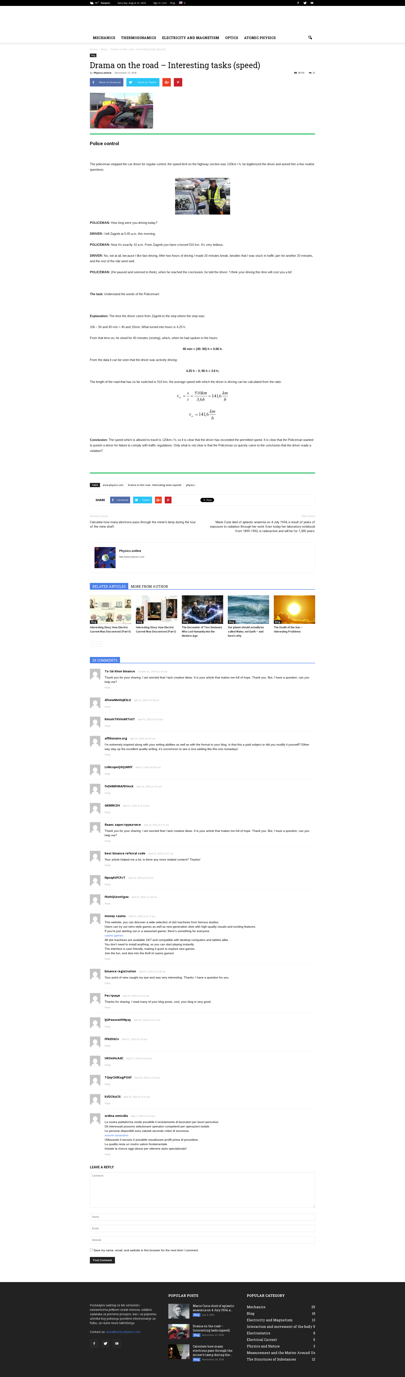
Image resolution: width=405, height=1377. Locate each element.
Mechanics (256, 1307)
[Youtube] (312, 2)
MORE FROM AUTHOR (149, 586)
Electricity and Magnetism (270, 1320)
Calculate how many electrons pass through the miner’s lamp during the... (212, 1350)
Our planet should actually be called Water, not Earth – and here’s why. (246, 631)
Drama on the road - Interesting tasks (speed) (154, 484)
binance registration (120, 971)
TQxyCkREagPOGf (118, 1077)
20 (314, 72)
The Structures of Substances (271, 1359)
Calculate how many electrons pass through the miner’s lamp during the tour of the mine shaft (143, 524)
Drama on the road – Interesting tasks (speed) (211, 1328)
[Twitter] (305, 2)
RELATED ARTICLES (109, 586)
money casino (115, 916)
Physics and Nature (263, 1346)
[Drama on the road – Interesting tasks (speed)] (178, 1331)
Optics (231, 37)
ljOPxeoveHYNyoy (118, 1020)
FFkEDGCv (112, 1039)
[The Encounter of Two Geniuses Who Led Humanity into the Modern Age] (202, 609)
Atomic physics (260, 37)
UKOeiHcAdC (114, 1058)
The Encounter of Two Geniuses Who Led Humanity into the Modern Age (202, 631)
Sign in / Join (160, 2)
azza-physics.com (113, 484)
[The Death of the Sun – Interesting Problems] (294, 609)
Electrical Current (262, 1339)
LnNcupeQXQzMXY (118, 767)
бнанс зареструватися (123, 825)
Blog (172, 2)
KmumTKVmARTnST (120, 719)
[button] (310, 38)
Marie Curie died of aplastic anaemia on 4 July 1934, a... (213, 1308)
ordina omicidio (116, 1116)
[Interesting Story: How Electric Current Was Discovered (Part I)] (156, 609)
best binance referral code (125, 853)
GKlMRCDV (112, 805)
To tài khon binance (120, 671)
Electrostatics (258, 1333)
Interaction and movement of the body (279, 1326)
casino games (114, 935)
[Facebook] (298, 2)
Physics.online (102, 72)
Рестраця (112, 995)
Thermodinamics (138, 37)
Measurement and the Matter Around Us (281, 1352)
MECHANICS (104, 37)
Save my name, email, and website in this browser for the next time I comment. (146, 1250)
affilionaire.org (116, 738)
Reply (108, 687)
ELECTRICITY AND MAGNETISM (190, 37)
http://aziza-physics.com (131, 556)
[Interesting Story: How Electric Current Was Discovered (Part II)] (110, 609)
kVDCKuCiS (113, 1097)
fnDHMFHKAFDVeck (119, 786)
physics (190, 484)
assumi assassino (116, 1135)
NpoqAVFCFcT (115, 878)
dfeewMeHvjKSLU (118, 700)
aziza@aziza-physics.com (123, 1332)
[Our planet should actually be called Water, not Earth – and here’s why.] (248, 609)
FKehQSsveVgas (117, 897)
